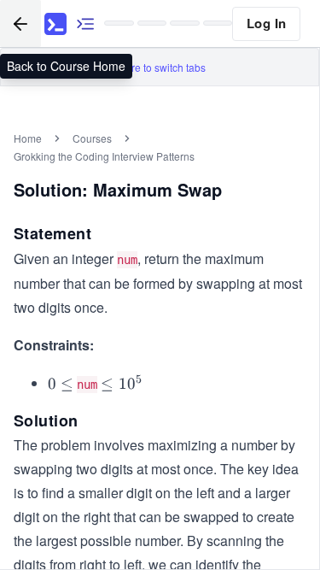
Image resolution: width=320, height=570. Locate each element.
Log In (266, 23)
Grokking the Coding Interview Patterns (104, 156)
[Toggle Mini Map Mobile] (85, 23)
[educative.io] (55, 24)
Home (28, 138)
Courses (92, 138)
